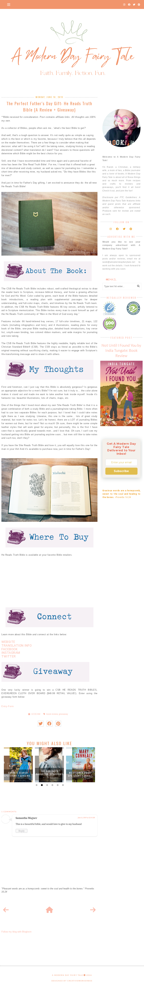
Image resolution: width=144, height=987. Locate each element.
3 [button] (46, 785)
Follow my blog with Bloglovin (16, 931)
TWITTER (8, 656)
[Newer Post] (6, 910)
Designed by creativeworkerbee (72, 981)
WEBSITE (8, 642)
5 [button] (57, 785)
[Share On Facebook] (49, 724)
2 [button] (41, 785)
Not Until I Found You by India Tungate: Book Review (121, 350)
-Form (10, 706)
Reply (21, 830)
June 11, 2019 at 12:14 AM (86, 818)
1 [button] (36, 785)
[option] (18, 764)
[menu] (8, 4)
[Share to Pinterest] (58, 724)
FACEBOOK (9, 649)
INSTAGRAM (10, 652)
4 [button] (52, 785)
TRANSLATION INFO (16, 645)
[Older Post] (92, 910)
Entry (4, 706)
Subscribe (121, 471)
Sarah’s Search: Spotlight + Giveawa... (18, 774)
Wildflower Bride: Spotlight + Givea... (80, 774)
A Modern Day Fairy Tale (67, 975)
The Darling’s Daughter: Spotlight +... (49, 774)
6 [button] (62, 785)
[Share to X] (41, 724)
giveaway (63, 714)
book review (52, 714)
